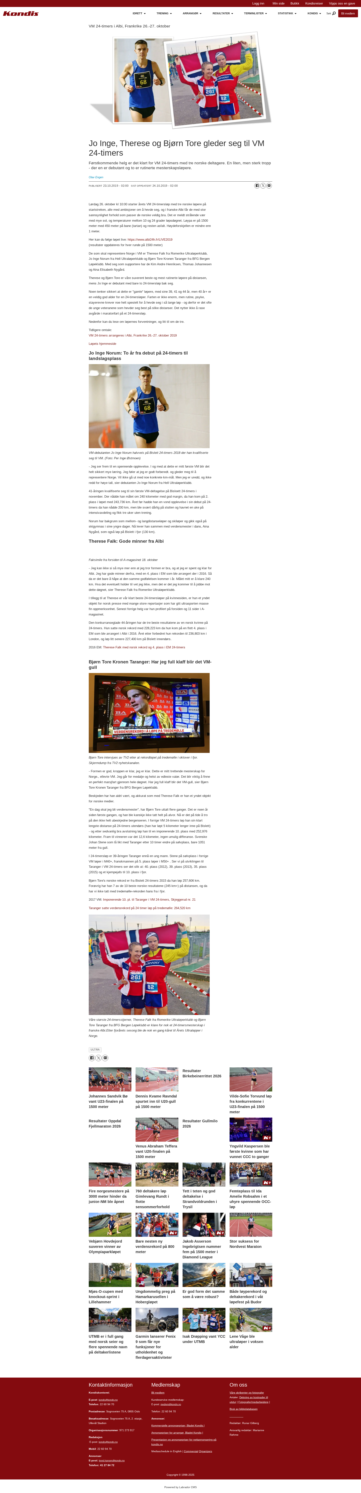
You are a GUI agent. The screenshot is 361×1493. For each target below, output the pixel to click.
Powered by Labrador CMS (180, 1487)
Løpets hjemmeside (102, 344)
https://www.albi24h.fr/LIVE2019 (150, 239)
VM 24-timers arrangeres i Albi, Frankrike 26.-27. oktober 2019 (133, 335)
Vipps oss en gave (342, 3)
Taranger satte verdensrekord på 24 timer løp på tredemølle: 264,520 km (139, 908)
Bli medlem (348, 13)
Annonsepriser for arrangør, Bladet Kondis (176, 1432)
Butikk (294, 3)
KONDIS (313, 13)
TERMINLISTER (254, 13)
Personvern (236, 1416)
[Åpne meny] (334, 13)
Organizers (205, 1451)
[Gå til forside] (21, 13)
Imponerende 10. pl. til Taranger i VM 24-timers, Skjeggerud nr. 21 (149, 899)
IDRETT (137, 13)
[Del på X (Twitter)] (263, 186)
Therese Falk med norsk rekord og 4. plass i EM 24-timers (144, 647)
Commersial (191, 1451)
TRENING (162, 13)
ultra (95, 1049)
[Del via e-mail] (269, 186)
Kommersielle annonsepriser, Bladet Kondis (177, 1425)
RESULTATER (221, 13)
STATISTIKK (285, 13)
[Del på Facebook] (257, 186)
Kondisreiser (314, 3)
